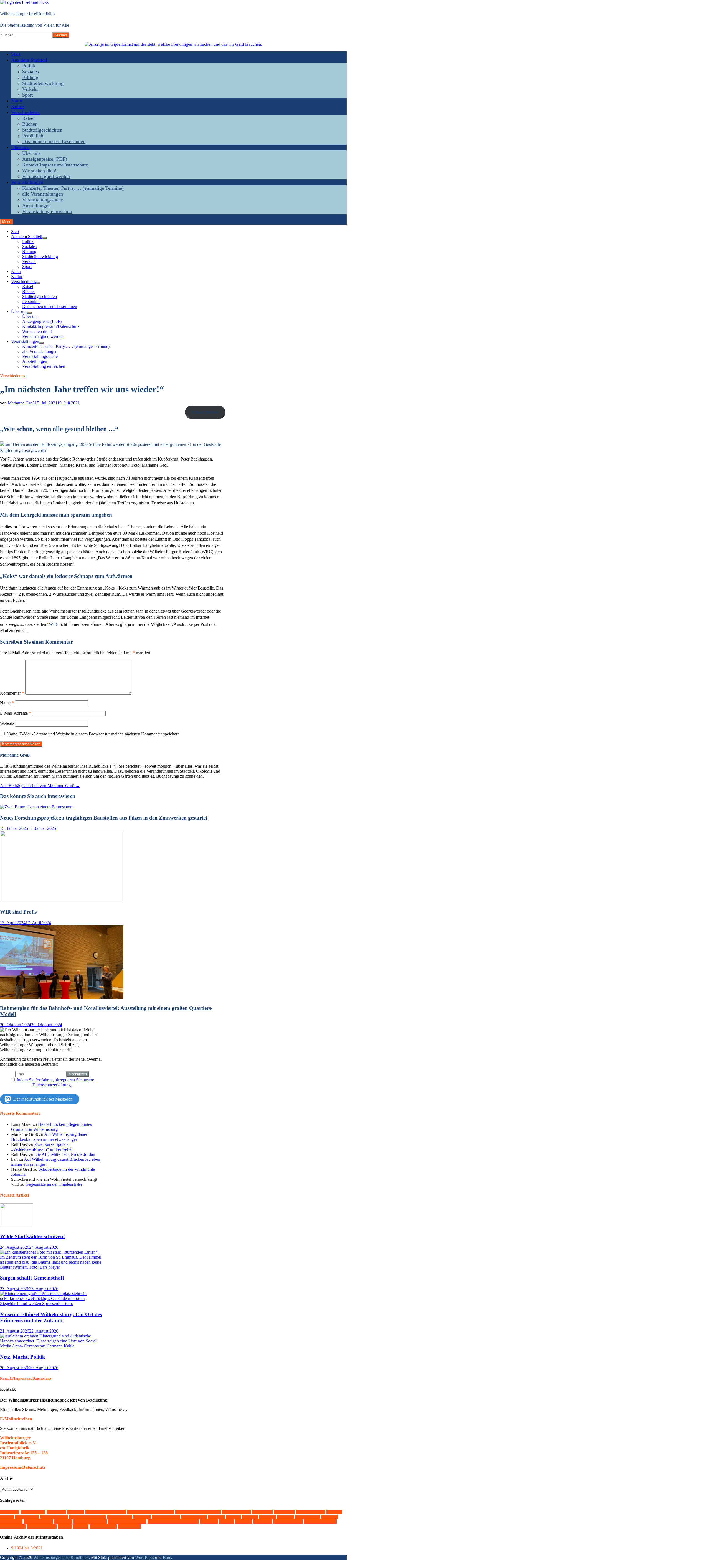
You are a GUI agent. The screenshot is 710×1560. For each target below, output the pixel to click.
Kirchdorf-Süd (166, 1517)
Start (16, 54)
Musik (267, 1517)
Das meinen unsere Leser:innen (53, 141)
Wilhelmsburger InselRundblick (27, 13)
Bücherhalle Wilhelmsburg (150, 1512)
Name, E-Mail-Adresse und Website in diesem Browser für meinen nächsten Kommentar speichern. (94, 734)
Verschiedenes (25, 112)
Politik (29, 66)
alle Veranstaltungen (42, 194)
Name (7, 703)
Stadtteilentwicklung (43, 83)
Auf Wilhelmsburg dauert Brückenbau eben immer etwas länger (49, 1137)
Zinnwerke (129, 1526)
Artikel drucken (205, 412)
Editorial (262, 1512)
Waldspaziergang (320, 1521)
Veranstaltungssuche (42, 200)
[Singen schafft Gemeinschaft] (52, 1267)
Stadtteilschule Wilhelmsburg (173, 1521)
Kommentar (12, 693)
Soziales (30, 71)
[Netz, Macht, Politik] (52, 1346)
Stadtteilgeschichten (42, 130)
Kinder (142, 1517)
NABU (285, 1517)
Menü (6, 222)
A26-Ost (9, 1512)
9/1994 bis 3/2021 (27, 1548)
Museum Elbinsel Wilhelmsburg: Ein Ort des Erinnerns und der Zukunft (51, 1317)
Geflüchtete (27, 1517)
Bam (167, 1557)
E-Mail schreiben (16, 1419)
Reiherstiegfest (38, 1521)
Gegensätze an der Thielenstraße (54, 1184)
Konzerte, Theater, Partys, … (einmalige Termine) (73, 188)
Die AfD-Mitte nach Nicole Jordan (64, 1154)
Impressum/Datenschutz (22, 1467)
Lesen (250, 1517)
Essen (334, 1512)
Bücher (29, 124)
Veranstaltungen (27, 182)
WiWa (80, 1526)
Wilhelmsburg (42, 1526)
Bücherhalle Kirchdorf (105, 1512)
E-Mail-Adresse (15, 713)
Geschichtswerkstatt (87, 1517)
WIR (65, 1526)
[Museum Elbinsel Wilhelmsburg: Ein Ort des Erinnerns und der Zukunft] (52, 1303)
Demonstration (236, 1512)
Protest (329, 1517)
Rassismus (11, 1521)
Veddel (243, 1521)
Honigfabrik (119, 1517)
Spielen (63, 1521)
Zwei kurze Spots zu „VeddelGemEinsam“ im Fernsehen (42, 1147)
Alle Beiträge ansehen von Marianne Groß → (40, 785)
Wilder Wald (13, 1526)
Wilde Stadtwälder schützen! (32, 1236)
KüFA (233, 1517)
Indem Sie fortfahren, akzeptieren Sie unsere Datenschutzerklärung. (55, 1082)
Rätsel (28, 118)
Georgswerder (54, 1517)
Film (7, 1517)
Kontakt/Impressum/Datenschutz (55, 165)
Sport (27, 95)
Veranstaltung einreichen (47, 211)
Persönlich (32, 135)
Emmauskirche (310, 1512)
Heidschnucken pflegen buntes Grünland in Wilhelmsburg (51, 1127)
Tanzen (209, 1521)
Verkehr (30, 89)
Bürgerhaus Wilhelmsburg (198, 1512)
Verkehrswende (288, 1521)
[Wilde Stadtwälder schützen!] (16, 1225)
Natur (16, 100)
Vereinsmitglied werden (46, 176)
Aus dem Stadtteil (29, 60)
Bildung (30, 77)
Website (7, 723)
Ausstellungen (36, 205)
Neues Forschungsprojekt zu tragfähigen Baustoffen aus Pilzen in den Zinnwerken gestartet (103, 818)
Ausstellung (33, 1512)
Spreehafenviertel (90, 1521)
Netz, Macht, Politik (22, 1357)
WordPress (144, 1557)
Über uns (20, 147)
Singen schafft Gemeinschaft (32, 1278)
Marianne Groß (21, 403)
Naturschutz (307, 1517)
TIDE (226, 1521)
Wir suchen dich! (39, 170)
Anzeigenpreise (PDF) (44, 159)
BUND (75, 1512)
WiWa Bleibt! (103, 1526)
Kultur (17, 106)
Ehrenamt (284, 1512)
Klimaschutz (194, 1517)
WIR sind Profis (18, 912)
